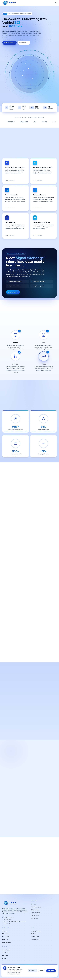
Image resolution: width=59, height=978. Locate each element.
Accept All (51, 970)
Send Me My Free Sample (41, 501)
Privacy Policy (45, 506)
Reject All (41, 970)
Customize (33, 970)
